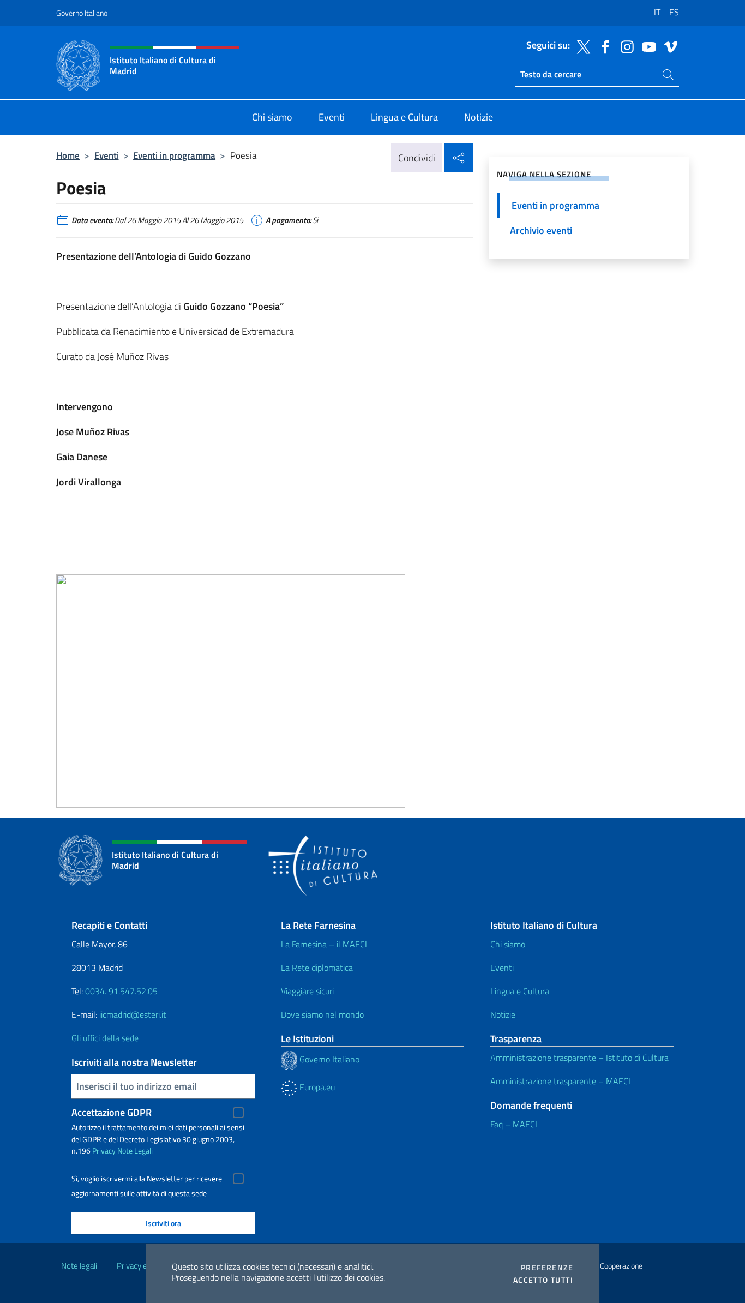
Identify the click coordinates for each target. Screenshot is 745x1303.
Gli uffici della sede (105, 1037)
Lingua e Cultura (519, 991)
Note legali (79, 1265)
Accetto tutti (543, 1280)
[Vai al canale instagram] (624, 45)
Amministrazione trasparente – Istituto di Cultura (579, 1057)
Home (68, 155)
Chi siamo (507, 944)
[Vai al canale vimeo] (668, 45)
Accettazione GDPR (111, 1112)
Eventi (106, 155)
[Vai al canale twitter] (581, 45)
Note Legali (135, 1150)
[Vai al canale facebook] (603, 45)
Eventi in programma (174, 155)
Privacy (104, 1150)
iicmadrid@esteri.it (132, 1014)
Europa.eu (316, 1087)
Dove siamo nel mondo (322, 1014)
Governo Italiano (81, 13)
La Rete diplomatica (317, 967)
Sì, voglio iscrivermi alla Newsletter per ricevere (146, 1179)
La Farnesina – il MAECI (324, 944)
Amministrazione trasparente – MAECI (560, 1081)
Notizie (502, 1014)
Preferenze (547, 1267)
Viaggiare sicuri (307, 991)
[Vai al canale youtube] (646, 45)
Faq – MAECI (513, 1124)
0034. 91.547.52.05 (120, 991)
